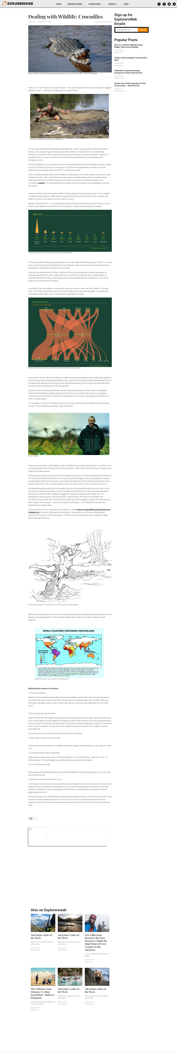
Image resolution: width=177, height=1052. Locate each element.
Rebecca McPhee (35, 950)
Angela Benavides (119, 78)
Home (58, 4)
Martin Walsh (88, 962)
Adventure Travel (99, 22)
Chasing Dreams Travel (44, 22)
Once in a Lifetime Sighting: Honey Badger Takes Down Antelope (128, 46)
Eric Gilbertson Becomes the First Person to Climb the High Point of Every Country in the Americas (96, 942)
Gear (126, 4)
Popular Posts (126, 40)
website (41, 183)
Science (112, 4)
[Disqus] (70, 876)
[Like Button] (30, 818)
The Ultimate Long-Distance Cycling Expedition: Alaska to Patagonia (42, 993)
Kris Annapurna (118, 65)
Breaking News (75, 4)
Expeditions (94, 4)
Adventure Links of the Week (41, 936)
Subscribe (142, 30)
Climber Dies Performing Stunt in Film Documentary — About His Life (130, 84)
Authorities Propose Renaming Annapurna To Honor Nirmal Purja (128, 71)
